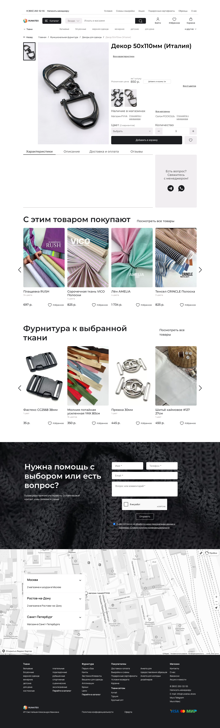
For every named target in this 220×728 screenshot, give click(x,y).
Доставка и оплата (120, 668)
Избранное (174, 22)
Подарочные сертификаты (161, 10)
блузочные (80, 29)
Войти (158, 22)
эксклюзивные (60, 687)
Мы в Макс (175, 701)
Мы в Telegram (177, 697)
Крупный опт (117, 700)
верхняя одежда (100, 29)
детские (135, 29)
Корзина (191, 22)
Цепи (84, 690)
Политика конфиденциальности (97, 712)
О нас (172, 672)
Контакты (174, 668)
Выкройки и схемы (120, 672)
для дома (149, 29)
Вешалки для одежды (92, 679)
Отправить (144, 516)
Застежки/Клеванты (92, 675)
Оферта (128, 712)
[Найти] (140, 21)
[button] (20, 270)
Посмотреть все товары (155, 221)
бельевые (64, 29)
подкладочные (60, 672)
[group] (44, 267)
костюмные (29, 690)
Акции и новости (178, 679)
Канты (85, 672)
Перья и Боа (88, 668)
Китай (114, 692)
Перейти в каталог (62, 690)
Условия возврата (120, 679)
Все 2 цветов (189, 85)
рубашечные (59, 675)
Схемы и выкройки (125, 10)
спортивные (59, 679)
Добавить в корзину (147, 140)
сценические (59, 683)
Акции (141, 10)
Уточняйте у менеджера (135, 117)
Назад (29, 37)
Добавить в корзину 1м (157, 81)
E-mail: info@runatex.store (183, 693)
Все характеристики (123, 56)
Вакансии (174, 675)
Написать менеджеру (58, 10)
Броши (85, 687)
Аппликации (88, 683)
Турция (114, 696)
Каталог (54, 20)
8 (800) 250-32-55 (35, 10)
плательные (58, 668)
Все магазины (162, 111)
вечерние (119, 29)
